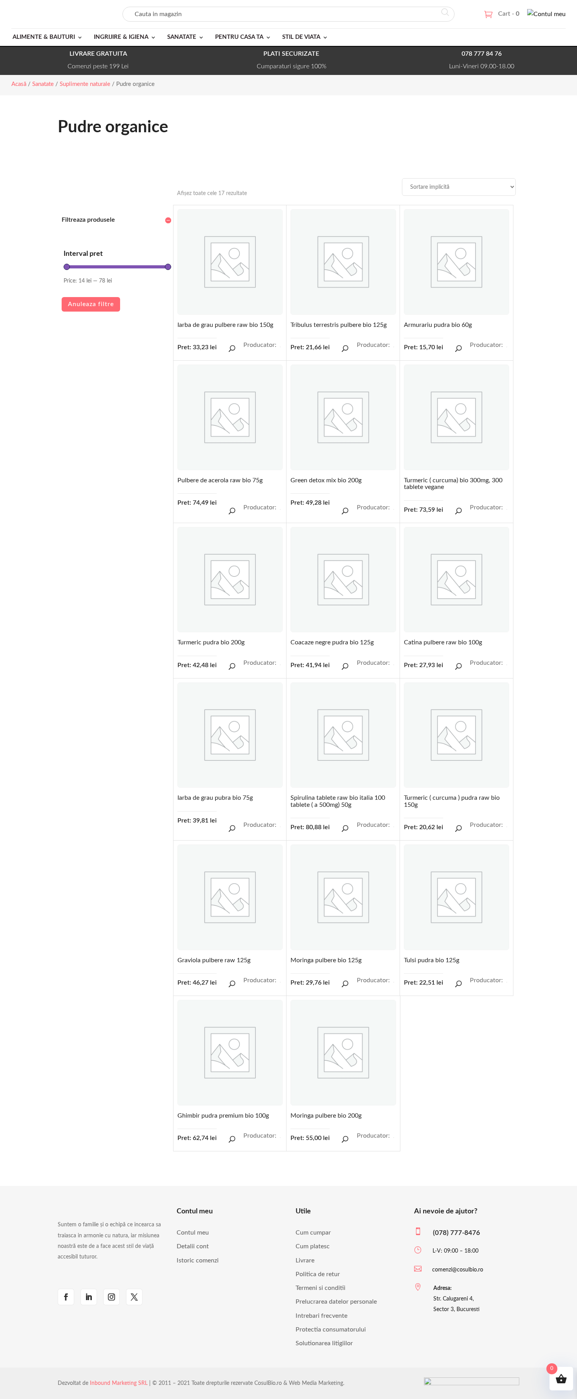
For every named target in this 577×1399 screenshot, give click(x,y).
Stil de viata (301, 37)
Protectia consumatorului (331, 1329)
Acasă (18, 84)
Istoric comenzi (198, 1260)
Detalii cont (193, 1246)
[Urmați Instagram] (111, 1297)
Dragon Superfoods (280, 509)
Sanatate (181, 37)
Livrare (305, 1260)
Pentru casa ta (239, 37)
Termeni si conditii (320, 1288)
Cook (280, 664)
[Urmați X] (134, 1297)
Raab (506, 509)
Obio (393, 664)
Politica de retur (318, 1274)
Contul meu (193, 1232)
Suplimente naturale (85, 84)
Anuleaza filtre (91, 304)
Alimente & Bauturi (44, 37)
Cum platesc (313, 1246)
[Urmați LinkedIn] (88, 1297)
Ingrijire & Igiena (121, 37)
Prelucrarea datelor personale (336, 1302)
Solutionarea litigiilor (324, 1343)
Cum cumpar (313, 1232)
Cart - (509, 14)
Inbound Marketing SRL (119, 1383)
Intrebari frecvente (321, 1316)
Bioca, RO (506, 664)
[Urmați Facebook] (66, 1297)
